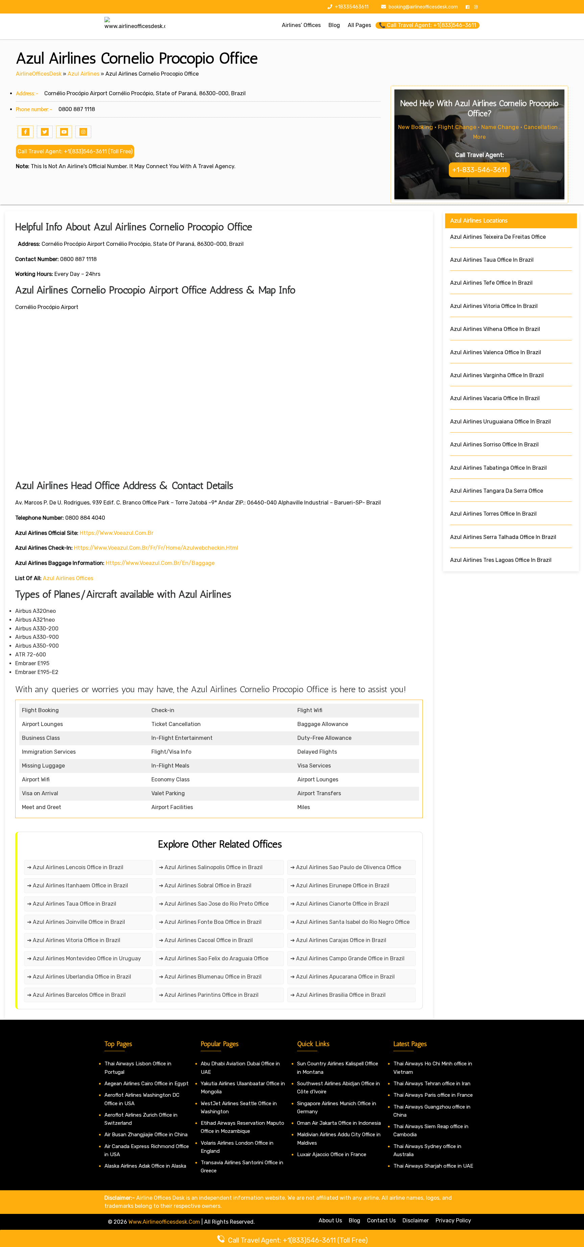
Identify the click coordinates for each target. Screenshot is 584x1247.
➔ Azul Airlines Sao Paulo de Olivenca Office (345, 867)
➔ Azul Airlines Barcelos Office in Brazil (76, 995)
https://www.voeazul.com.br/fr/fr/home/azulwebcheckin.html (156, 548)
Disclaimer (416, 1220)
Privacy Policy (453, 1220)
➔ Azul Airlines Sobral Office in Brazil (205, 885)
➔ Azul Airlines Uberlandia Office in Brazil (79, 976)
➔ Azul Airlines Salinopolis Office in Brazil (211, 867)
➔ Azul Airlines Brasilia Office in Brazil (338, 995)
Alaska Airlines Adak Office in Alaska (145, 1166)
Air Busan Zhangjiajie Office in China (146, 1135)
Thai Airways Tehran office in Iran (431, 1084)
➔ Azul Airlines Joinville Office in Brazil (76, 922)
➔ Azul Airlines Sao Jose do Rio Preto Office (214, 904)
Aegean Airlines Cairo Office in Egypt (146, 1084)
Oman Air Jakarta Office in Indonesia (339, 1123)
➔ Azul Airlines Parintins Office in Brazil (209, 995)
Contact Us (381, 1220)
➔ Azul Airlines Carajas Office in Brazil (338, 940)
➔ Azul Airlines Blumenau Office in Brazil (210, 976)
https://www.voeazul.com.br (116, 533)
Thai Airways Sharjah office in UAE (433, 1166)
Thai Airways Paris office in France (433, 1095)
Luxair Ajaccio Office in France (331, 1154)
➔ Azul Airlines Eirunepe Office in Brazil (339, 885)
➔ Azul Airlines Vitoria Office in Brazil (73, 940)
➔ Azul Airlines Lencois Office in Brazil (75, 867)
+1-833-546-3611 (479, 170)
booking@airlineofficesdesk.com (423, 7)
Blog (354, 1220)
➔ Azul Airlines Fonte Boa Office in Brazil (210, 922)
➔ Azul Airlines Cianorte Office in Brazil (339, 904)
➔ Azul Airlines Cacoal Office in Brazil (206, 940)
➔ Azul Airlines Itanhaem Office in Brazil (77, 885)
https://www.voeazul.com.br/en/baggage (160, 563)
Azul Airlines (83, 74)
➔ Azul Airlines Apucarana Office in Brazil (342, 976)
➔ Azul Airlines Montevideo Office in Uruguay (84, 958)
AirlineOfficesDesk (39, 74)
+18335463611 (351, 7)
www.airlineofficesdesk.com (164, 1222)
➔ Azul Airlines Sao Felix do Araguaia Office (213, 958)
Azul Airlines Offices (68, 578)
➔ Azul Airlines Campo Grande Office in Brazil (347, 958)
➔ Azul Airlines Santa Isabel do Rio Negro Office (350, 922)
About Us (330, 1220)
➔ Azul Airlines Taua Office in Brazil (71, 904)
